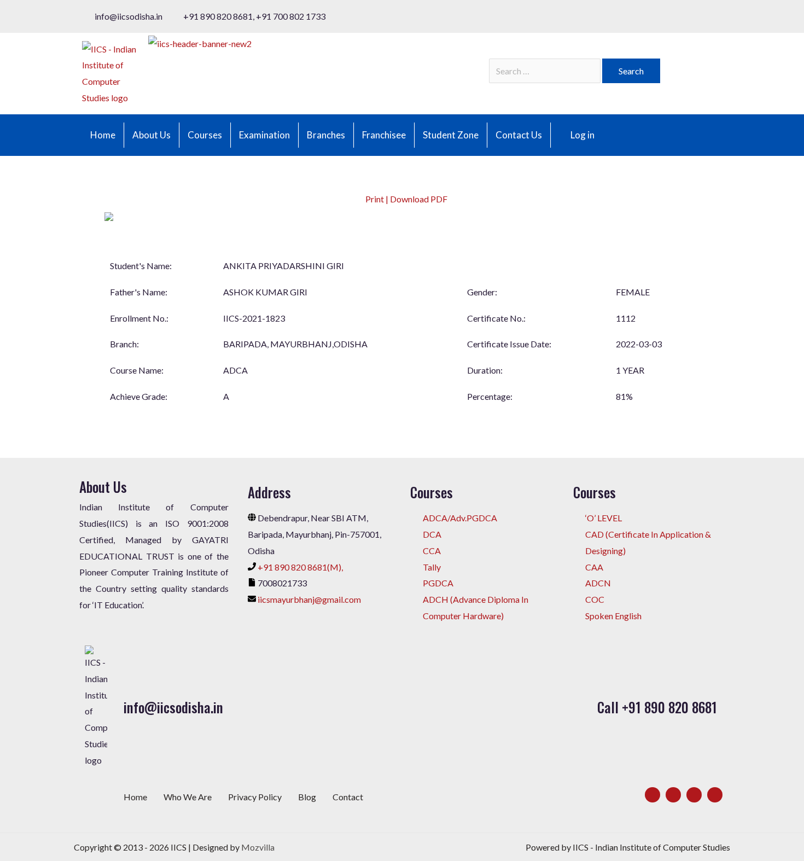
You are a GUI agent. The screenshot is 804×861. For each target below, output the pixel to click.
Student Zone (451, 135)
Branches (326, 135)
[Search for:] (545, 71)
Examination (264, 135)
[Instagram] (694, 794)
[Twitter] (673, 794)
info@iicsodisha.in (173, 707)
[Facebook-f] (652, 794)
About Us (151, 135)
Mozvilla (258, 847)
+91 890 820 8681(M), (300, 567)
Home (102, 135)
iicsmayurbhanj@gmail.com (309, 599)
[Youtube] (715, 794)
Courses (205, 135)
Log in (582, 135)
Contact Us (519, 135)
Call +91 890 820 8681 (657, 707)
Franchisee (384, 135)
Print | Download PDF (405, 199)
